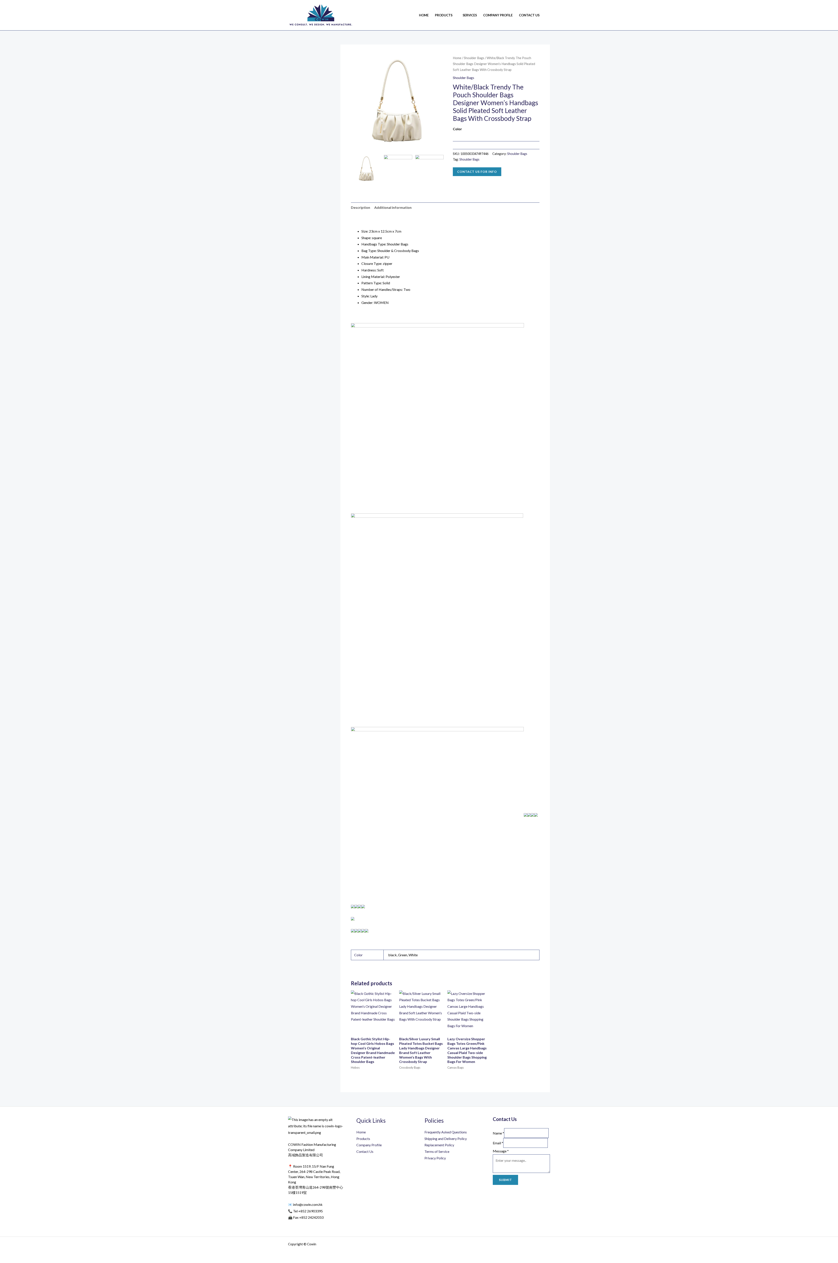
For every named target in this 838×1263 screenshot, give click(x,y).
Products (443, 15)
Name (498, 1133)
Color (457, 129)
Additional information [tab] (393, 207)
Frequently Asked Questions (445, 1132)
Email (498, 1143)
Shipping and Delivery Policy (445, 1138)
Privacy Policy (435, 1158)
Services (470, 15)
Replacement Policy (439, 1145)
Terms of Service (436, 1151)
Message (501, 1151)
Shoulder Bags (474, 58)
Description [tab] (360, 207)
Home (424, 15)
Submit (505, 1180)
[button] (548, 15)
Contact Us (529, 15)
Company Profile (498, 15)
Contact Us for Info (477, 171)
